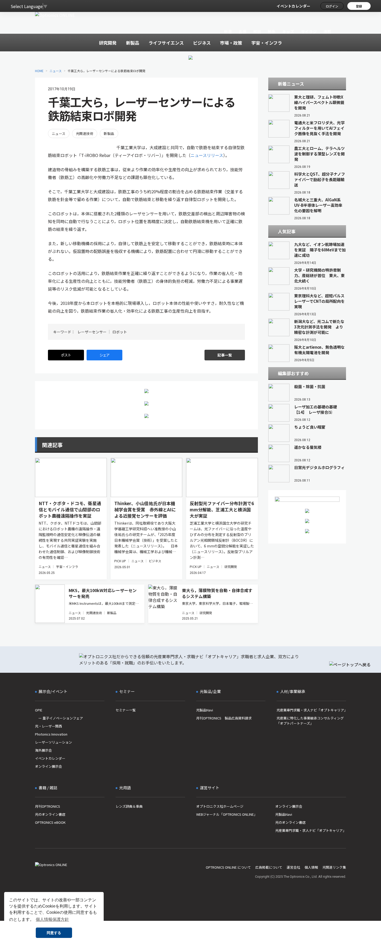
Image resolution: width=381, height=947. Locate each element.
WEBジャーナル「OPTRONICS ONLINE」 (226, 814)
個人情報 (311, 867)
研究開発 (230, 566)
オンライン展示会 (48, 766)
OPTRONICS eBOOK (50, 822)
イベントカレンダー (294, 6)
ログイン (332, 6)
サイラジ (309, 31)
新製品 (109, 133)
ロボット (119, 331)
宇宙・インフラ (67, 566)
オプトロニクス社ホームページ (219, 806)
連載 (327, 31)
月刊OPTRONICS (47, 806)
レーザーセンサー (92, 331)
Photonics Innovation (51, 734)
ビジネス (155, 561)
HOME (39, 70)
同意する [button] (54, 933)
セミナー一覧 (126, 710)
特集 (272, 31)
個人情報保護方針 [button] (52, 919)
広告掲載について (268, 867)
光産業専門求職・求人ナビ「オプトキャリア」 (311, 710)
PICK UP (120, 561)
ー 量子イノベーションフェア (59, 718)
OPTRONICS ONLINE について (228, 867)
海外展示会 (43, 750)
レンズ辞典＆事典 (129, 806)
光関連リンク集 (334, 867)
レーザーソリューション (53, 742)
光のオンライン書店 (50, 814)
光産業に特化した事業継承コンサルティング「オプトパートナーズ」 (310, 721)
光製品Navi (204, 710)
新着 (228, 31)
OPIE (38, 710)
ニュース (56, 70)
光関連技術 (84, 133)
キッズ (288, 31)
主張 (242, 31)
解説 (257, 31)
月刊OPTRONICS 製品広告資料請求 (224, 718)
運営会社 (293, 867)
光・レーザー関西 (48, 726)
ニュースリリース (206, 155)
